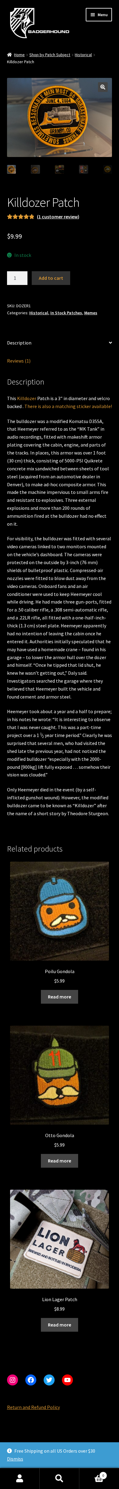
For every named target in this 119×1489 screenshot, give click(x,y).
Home (19, 54)
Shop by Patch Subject (49, 54)
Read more (59, 997)
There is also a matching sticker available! (68, 406)
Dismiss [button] (15, 1459)
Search (59, 1478)
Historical (83, 54)
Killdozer (26, 398)
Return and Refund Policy (33, 1407)
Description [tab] (19, 343)
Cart (91, 1473)
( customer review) (58, 216)
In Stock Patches (66, 313)
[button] (103, 87)
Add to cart (51, 278)
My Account (20, 1478)
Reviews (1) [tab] (19, 361)
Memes (90, 313)
